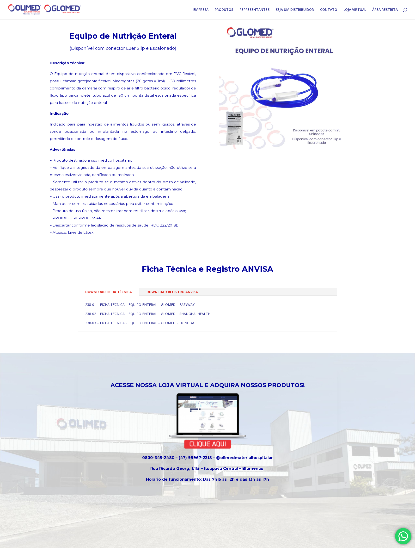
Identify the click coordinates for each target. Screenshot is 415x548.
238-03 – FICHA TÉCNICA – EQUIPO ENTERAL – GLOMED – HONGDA (139, 323)
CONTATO (328, 10)
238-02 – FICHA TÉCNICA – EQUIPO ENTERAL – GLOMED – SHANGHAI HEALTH (147, 313)
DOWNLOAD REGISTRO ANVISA (172, 292)
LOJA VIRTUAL (354, 10)
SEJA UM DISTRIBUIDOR (295, 10)
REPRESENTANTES (254, 10)
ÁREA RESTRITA (385, 10)
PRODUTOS (224, 10)
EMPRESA (200, 10)
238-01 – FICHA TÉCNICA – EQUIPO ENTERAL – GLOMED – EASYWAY (140, 304)
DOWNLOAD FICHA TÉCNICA (108, 292)
